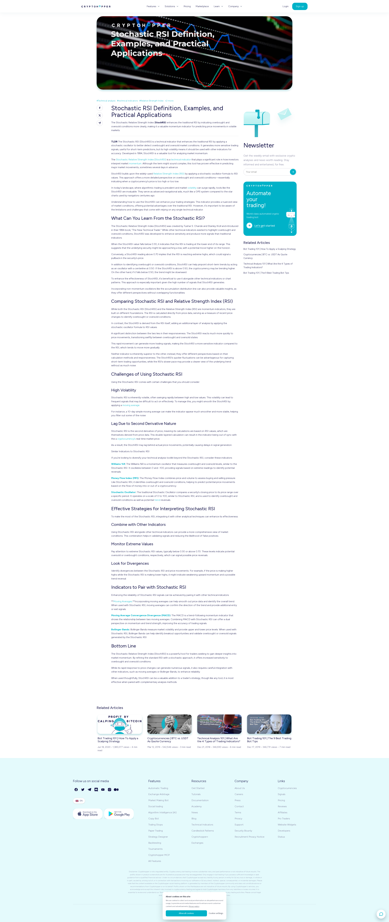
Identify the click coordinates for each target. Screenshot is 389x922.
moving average (130, 405)
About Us (240, 788)
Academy (196, 806)
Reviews (282, 806)
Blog (193, 818)
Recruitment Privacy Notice (249, 836)
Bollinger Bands (120, 629)
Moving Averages (122, 601)
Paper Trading (155, 830)
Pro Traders (284, 818)
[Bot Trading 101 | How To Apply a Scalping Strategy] (120, 724)
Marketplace (202, 6)
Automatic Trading (158, 788)
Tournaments (155, 848)
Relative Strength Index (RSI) (168, 173)
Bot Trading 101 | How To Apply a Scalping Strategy (269, 249)
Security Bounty (243, 830)
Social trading (155, 806)
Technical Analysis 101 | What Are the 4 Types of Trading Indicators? (268, 265)
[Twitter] (83, 789)
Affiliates (282, 812)
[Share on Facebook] (100, 108)
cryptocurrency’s (126, 438)
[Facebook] (76, 789)
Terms (238, 812)
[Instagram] (109, 789)
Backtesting (154, 842)
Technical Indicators (202, 824)
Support (239, 824)
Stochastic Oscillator (123, 492)
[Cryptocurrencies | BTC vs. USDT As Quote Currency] (169, 724)
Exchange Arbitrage (158, 794)
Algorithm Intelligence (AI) (162, 812)
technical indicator (181, 159)
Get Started (197, 788)
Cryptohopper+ (199, 836)
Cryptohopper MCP (159, 855)
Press (238, 800)
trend (157, 500)
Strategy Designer (158, 836)
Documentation (200, 800)
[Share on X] (100, 115)
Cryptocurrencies (287, 788)
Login (285, 6)
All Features (154, 861)
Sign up (300, 6)
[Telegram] (89, 789)
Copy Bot (153, 818)
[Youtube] (103, 789)
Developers (284, 830)
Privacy (238, 818)
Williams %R (118, 464)
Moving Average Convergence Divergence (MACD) (140, 615)
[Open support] (381, 914)
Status (281, 836)
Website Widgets (287, 824)
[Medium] (116, 789)
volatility (192, 187)
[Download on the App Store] (87, 814)
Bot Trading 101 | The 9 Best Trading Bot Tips (266, 272)
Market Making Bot (158, 800)
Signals (281, 794)
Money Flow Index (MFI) (124, 478)
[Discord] (96, 789)
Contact (239, 806)
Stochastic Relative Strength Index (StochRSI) (141, 159)
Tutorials (196, 794)
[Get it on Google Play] (119, 814)
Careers (239, 794)
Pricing (187, 6)
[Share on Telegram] (100, 123)
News (194, 812)
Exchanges (197, 842)
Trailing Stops (155, 824)
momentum (135, 163)
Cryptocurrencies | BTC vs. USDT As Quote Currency (265, 256)
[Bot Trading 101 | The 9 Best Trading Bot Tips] (269, 724)
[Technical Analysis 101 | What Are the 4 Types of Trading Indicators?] (219, 724)
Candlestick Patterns (202, 830)
